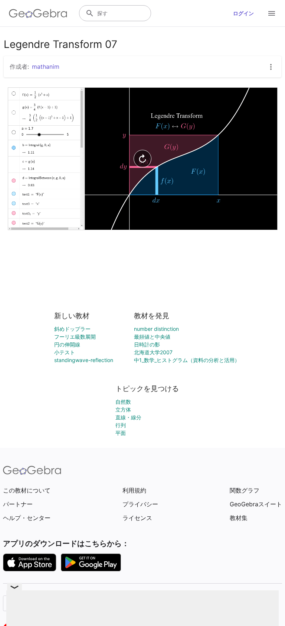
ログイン (243, 13)
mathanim (45, 66)
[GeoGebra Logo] (38, 13)
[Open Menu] (271, 13)
